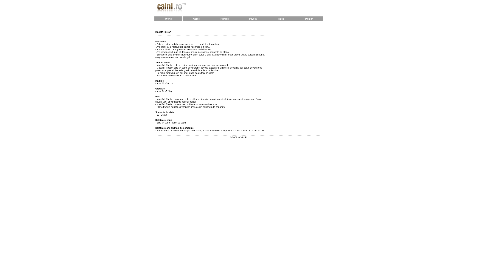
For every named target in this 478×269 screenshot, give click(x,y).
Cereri (196, 19)
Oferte (168, 19)
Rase (281, 19)
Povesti (253, 19)
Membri (309, 19)
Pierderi (225, 19)
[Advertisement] (239, 25)
